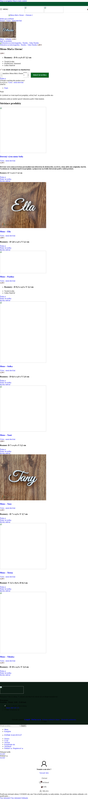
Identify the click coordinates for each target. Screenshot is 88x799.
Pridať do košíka (39, 75)
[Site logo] (34, 12)
